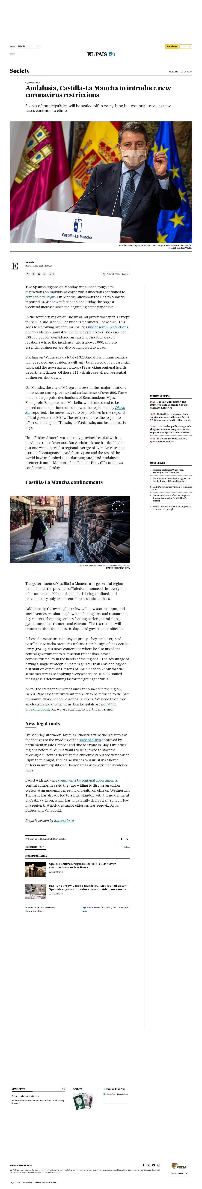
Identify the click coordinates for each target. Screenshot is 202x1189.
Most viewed (157, 463)
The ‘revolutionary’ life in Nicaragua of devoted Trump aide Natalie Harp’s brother (171, 498)
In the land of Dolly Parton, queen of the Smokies (168, 440)
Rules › (127, 847)
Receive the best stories (25, 1096)
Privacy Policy (26, 1182)
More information (33, 911)
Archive (77, 1089)
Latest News (186, 72)
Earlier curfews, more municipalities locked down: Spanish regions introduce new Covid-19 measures (88, 888)
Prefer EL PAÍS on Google (117, 274)
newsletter (19, 1089)
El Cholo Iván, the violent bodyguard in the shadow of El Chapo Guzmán (171, 479)
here (85, 911)
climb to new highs (40, 297)
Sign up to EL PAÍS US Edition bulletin (48, 839)
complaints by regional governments (87, 780)
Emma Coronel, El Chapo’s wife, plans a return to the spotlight (172, 507)
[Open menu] (12, 54)
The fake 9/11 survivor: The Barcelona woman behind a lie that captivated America (169, 404)
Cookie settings (39, 1182)
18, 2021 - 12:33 (42, 266)
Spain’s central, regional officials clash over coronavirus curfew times (82, 866)
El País (29, 262)
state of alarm (90, 740)
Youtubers (173, 72)
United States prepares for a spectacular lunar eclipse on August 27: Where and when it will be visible (170, 417)
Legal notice (15, 1182)
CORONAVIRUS (32, 83)
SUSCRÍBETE (172, 46)
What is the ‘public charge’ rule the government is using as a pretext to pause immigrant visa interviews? (171, 429)
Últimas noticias (159, 396)
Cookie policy (51, 1182)
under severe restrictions (108, 327)
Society (20, 71)
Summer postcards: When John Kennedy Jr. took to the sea (168, 471)
